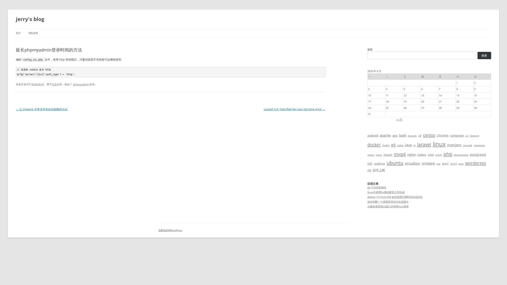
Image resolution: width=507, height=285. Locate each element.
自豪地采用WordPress (170, 230)
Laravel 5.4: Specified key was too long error (294, 109)
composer (457, 135)
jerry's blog (30, 19)
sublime (379, 163)
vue (438, 163)
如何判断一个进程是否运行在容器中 (388, 201)
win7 (445, 163)
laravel (424, 144)
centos (429, 135)
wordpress (475, 163)
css (466, 135)
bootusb (412, 135)
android (372, 135)
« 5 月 (399, 119)
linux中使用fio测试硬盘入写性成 (386, 192)
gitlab (400, 145)
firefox (386, 145)
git (393, 144)
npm (431, 155)
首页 (18, 33)
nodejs (421, 155)
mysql (400, 154)
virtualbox (412, 163)
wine (461, 163)
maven (370, 155)
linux (439, 144)
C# (419, 135)
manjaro (454, 144)
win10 (453, 163)
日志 (54, 84)
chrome (443, 135)
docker (374, 144)
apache (385, 135)
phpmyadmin (81, 84)
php (447, 154)
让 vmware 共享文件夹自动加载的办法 (42, 109)
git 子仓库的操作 (376, 187)
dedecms (474, 135)
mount (388, 155)
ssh (370, 163)
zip (369, 170)
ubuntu (395, 163)
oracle (439, 155)
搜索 (370, 49)
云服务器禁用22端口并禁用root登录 (388, 206)
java (408, 144)
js (414, 145)
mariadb (467, 145)
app (394, 135)
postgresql (478, 154)
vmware (428, 163)
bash (402, 135)
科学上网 (379, 170)
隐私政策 (33, 33)
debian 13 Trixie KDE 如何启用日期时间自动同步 (395, 197)
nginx (411, 154)
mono (379, 155)
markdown (479, 145)
